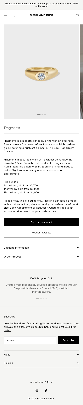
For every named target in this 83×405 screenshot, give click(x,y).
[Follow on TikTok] (46, 390)
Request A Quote (42, 232)
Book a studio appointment (19, 3)
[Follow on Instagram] (36, 390)
